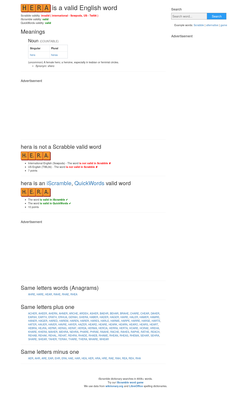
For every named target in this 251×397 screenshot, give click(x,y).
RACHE (114, 332)
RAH (118, 358)
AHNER (63, 313)
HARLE (105, 321)
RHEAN (113, 335)
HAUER (42, 324)
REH (131, 358)
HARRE (135, 321)
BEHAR (114, 313)
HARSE (145, 321)
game (223, 25)
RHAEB (93, 335)
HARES (94, 321)
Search (217, 16)
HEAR (48, 294)
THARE (72, 339)
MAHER (53, 332)
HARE (40, 294)
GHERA (83, 317)
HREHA (154, 328)
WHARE (93, 339)
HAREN (74, 321)
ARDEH (83, 313)
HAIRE (124, 317)
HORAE (144, 328)
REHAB (32, 335)
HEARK (113, 324)
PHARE (84, 332)
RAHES (125, 332)
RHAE (65, 294)
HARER (84, 321)
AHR (37, 358)
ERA (64, 358)
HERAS (62, 328)
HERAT (72, 328)
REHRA (72, 335)
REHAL (52, 335)
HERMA (92, 328)
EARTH (42, 317)
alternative (212, 25)
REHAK (42, 335)
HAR (77, 358)
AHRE (31, 294)
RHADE (82, 335)
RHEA (73, 294)
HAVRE (62, 324)
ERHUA (62, 317)
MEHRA (63, 332)
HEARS (143, 324)
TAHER (52, 339)
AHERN (53, 313)
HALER (134, 317)
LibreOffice (136, 386)
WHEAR (104, 339)
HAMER (144, 317)
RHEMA (134, 335)
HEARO (133, 324)
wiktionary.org (114, 386)
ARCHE (73, 313)
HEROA (102, 328)
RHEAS (124, 335)
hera (32, 55)
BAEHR (104, 313)
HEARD (92, 324)
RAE (111, 358)
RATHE (145, 332)
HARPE (125, 321)
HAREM (63, 321)
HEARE (102, 324)
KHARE (32, 332)
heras (54, 55)
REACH (155, 332)
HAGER (114, 317)
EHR (57, 358)
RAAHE (104, 332)
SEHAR (144, 335)
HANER (32, 321)
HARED (53, 321)
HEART (154, 324)
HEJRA (42, 328)
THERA (82, 339)
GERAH (73, 317)
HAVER (52, 324)
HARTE (156, 321)
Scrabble (199, 25)
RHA (138, 358)
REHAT (62, 335)
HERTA (123, 328)
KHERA (42, 332)
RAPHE (135, 332)
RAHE (56, 294)
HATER (32, 324)
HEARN (123, 324)
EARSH (32, 317)
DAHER (155, 313)
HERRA (113, 328)
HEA (84, 358)
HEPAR (52, 328)
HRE (104, 358)
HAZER (82, 324)
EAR (50, 358)
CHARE (134, 313)
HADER (104, 317)
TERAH (62, 339)
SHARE (32, 339)
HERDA (82, 328)
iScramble (59, 183)
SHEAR (42, 339)
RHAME (103, 335)
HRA (97, 358)
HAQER (42, 321)
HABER (93, 317)
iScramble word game (130, 382)
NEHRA (74, 332)
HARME (115, 321)
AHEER (42, 313)
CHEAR (144, 313)
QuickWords (89, 183)
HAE (70, 358)
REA (124, 358)
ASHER (94, 313)
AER (30, 358)
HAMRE (154, 317)
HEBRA (32, 328)
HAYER (72, 324)
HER (91, 358)
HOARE (133, 328)
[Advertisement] (93, 110)
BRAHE (124, 313)
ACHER (32, 313)
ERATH (52, 317)
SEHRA (154, 335)
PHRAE (94, 332)
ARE (44, 358)
